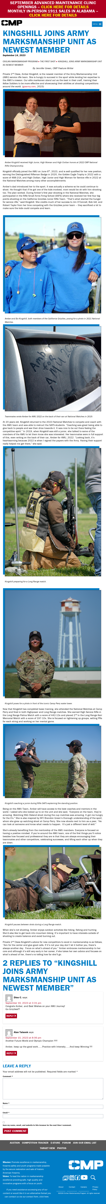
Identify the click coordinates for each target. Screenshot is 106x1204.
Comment (8, 1076)
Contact (72, 1187)
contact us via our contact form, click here (28, 1196)
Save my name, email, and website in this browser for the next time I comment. (37, 1125)
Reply (10, 1015)
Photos (61, 1148)
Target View (47, 1148)
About (61, 1187)
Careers (84, 1187)
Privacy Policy (95, 1188)
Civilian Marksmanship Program (11, 23)
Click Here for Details (53, 15)
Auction (15, 1142)
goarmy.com (29, 86)
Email (6, 1112)
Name (6, 1103)
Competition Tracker (35, 1142)
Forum (66, 1142)
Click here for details (65, 6)
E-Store (55, 1142)
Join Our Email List (84, 1142)
